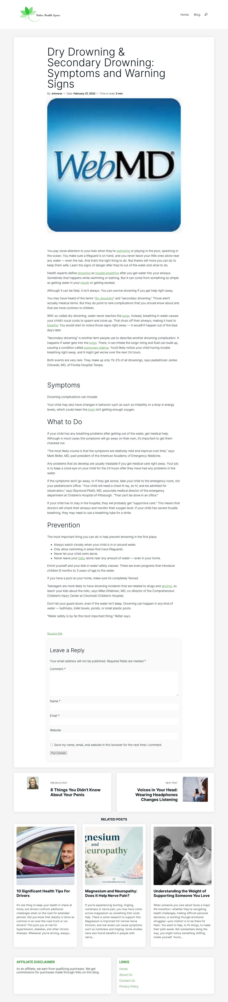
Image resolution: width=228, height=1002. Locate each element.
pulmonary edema (96, 347)
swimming (123, 251)
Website (55, 730)
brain (91, 409)
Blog (197, 14)
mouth (84, 282)
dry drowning (104, 298)
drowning (84, 273)
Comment (58, 669)
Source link (54, 633)
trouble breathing (107, 273)
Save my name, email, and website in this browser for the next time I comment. (108, 745)
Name (55, 701)
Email (55, 715)
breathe (52, 325)
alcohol (167, 586)
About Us (125, 974)
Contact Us (127, 980)
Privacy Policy (129, 986)
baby (81, 558)
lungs (126, 315)
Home (184, 14)
